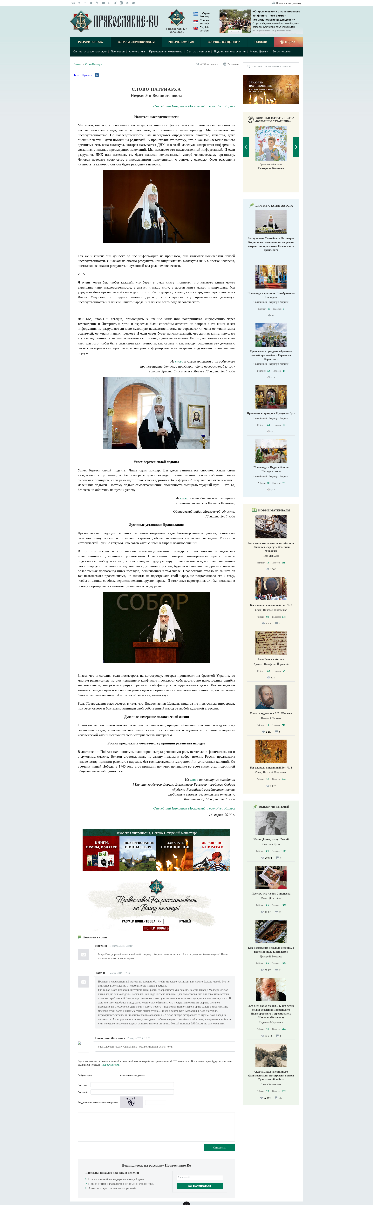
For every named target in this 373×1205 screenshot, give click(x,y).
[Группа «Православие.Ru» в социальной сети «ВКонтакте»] (73, 3)
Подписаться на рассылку (288, 2)
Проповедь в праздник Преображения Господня (271, 295)
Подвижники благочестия (230, 51)
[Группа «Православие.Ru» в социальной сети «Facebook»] (85, 3)
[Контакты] (133, 3)
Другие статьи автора (274, 205)
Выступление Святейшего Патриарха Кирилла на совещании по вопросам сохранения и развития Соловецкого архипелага (271, 244)
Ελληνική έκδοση (205, 14)
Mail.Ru (117, 1075)
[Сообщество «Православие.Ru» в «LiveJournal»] (97, 3)
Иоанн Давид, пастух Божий (271, 839)
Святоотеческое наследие (90, 51)
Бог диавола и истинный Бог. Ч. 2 (271, 605)
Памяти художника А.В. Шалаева (271, 713)
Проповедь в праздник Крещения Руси (271, 413)
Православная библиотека (165, 51)
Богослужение (282, 51)
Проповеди (118, 51)
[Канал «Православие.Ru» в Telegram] (115, 3)
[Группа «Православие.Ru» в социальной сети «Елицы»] (109, 3)
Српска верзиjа (204, 22)
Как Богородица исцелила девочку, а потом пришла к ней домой (271, 950)
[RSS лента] (127, 3)
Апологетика (137, 51)
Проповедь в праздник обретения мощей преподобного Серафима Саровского (271, 355)
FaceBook (96, 1075)
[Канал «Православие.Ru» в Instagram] (121, 3)
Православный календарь (176, 30)
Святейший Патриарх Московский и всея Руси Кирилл (194, 106)
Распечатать (233, 64)
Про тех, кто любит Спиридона (271, 893)
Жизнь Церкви (259, 51)
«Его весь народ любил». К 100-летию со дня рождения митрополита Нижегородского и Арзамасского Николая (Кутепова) (271, 1011)
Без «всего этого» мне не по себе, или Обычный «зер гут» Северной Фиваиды (271, 547)
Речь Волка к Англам (271, 659)
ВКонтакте (103, 1075)
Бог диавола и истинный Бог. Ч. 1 (271, 767)
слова (194, 779)
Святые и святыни (198, 51)
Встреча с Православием (136, 42)
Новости (260, 42)
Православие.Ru (110, 1064)
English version (204, 29)
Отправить (219, 1147)
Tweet (76, 75)
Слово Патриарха (93, 64)
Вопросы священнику (224, 42)
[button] (231, 32)
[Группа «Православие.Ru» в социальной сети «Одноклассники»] (79, 3)
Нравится (87, 75)
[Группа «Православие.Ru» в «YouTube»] (103, 3)
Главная (78, 64)
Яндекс (110, 1075)
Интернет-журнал (181, 42)
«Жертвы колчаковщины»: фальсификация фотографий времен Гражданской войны (271, 1075)
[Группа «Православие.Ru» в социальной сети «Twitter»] (91, 3)
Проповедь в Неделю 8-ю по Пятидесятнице (271, 469)
